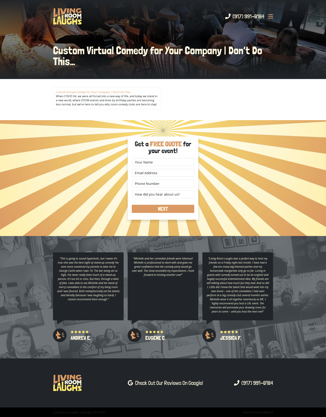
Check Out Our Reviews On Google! (168, 383)
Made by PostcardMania (257, 412)
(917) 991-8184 (247, 16)
